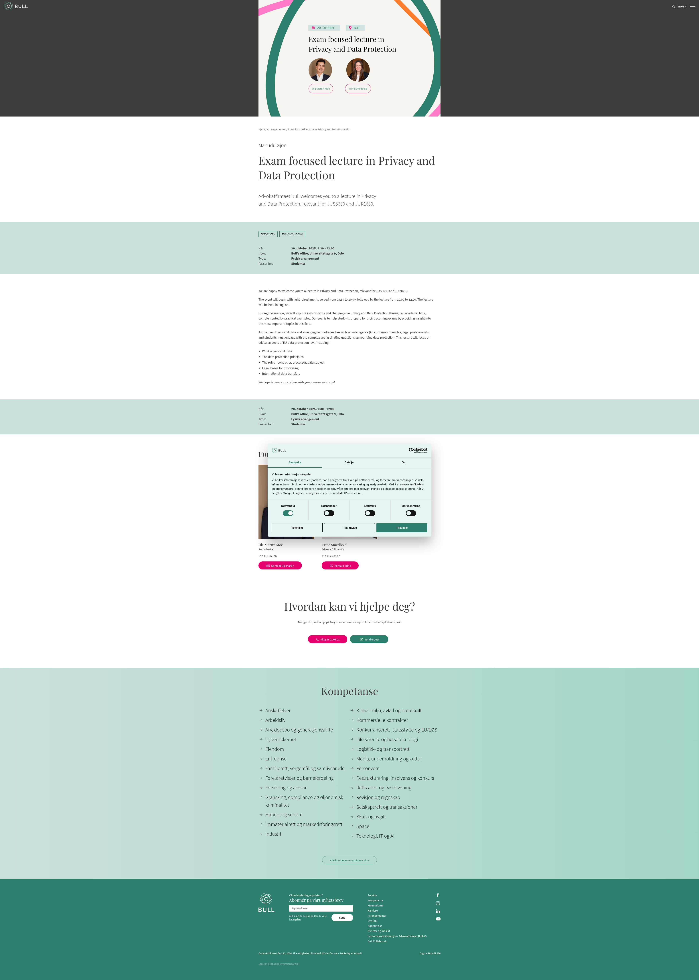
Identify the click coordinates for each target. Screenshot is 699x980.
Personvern (268, 234)
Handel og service (284, 814)
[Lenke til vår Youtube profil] (438, 919)
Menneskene (375, 905)
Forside (372, 895)
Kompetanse (375, 900)
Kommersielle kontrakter (382, 720)
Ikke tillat (297, 527)
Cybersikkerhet (280, 739)
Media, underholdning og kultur (389, 758)
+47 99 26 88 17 (331, 556)
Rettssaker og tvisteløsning (383, 787)
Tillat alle (402, 527)
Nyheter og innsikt (379, 931)
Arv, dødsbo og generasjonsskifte (299, 729)
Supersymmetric (283, 963)
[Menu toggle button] (692, 6)
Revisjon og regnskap (378, 797)
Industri (273, 834)
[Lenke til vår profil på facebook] (438, 895)
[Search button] (673, 7)
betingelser (295, 919)
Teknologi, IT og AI (292, 234)
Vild (297, 963)
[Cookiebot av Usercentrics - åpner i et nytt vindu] (411, 450)
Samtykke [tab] (295, 462)
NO (680, 6)
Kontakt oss (375, 926)
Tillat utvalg (349, 527)
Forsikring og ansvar (286, 787)
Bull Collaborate (377, 941)
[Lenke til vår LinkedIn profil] (438, 911)
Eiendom (274, 749)
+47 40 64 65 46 (267, 556)
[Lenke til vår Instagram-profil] (438, 903)
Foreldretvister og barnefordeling (299, 778)
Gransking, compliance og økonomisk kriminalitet (304, 801)
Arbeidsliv (275, 720)
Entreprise (276, 758)
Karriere (373, 910)
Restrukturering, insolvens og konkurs (395, 778)
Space (362, 826)
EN (684, 6)
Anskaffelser (278, 710)
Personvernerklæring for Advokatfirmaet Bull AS (397, 936)
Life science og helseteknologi (387, 739)
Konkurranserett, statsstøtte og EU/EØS (396, 729)
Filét (270, 963)
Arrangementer (276, 129)
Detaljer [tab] (350, 462)
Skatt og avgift (371, 816)
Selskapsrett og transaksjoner (386, 807)
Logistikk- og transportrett (383, 749)
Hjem (261, 129)
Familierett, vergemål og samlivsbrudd (305, 768)
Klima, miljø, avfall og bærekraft (389, 710)
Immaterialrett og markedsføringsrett (303, 824)
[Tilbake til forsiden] (16, 6)
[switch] (329, 513)
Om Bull (372, 920)
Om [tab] (404, 462)
